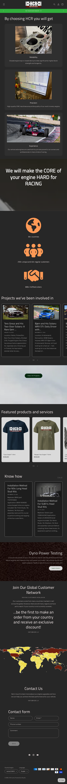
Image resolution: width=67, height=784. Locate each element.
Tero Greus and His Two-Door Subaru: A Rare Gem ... (14, 326)
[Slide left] (29, 360)
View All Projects (33, 375)
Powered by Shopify (20, 777)
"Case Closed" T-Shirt (9, 454)
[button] (4, 4)
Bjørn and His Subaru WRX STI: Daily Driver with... (46, 326)
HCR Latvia (12, 777)
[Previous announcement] (3, 11)
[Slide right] (37, 360)
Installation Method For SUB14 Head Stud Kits (47, 503)
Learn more (56, 568)
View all (59, 477)
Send (14, 743)
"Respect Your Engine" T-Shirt (42, 454)
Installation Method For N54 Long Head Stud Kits (17, 488)
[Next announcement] (63, 11)
